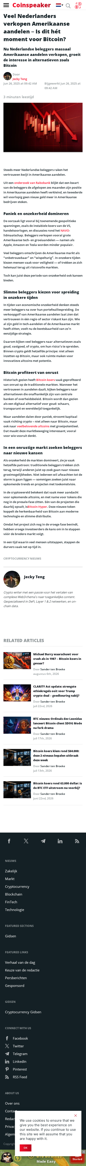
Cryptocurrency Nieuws (22, 558)
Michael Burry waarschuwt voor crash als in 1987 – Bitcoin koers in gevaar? (57, 658)
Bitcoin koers (45, 380)
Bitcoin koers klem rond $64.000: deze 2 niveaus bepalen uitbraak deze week (56, 755)
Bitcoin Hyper (37, 507)
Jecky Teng (20, 79)
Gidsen (10, 936)
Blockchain (13, 894)
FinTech (11, 902)
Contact (11, 1111)
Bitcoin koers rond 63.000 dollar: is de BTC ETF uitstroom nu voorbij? (57, 785)
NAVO (65, 230)
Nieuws (10, 861)
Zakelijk (11, 871)
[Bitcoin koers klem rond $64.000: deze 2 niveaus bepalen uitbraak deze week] (17, 758)
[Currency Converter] (78, 5)
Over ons (12, 1103)
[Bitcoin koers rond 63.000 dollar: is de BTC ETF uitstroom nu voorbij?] (17, 791)
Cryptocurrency (17, 886)
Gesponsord (14, 985)
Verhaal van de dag (20, 962)
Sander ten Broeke (52, 669)
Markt (9, 878)
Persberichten (16, 978)
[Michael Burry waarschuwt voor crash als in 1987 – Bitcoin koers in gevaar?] (17, 662)
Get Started (77, 1158)
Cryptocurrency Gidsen (23, 1012)
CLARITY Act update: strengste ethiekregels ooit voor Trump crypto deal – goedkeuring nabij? (56, 691)
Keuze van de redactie (22, 970)
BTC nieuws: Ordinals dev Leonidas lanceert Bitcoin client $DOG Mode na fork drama (57, 723)
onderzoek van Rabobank (32, 183)
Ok (26, 1147)
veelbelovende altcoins (33, 426)
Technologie (14, 909)
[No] (75, 1115)
